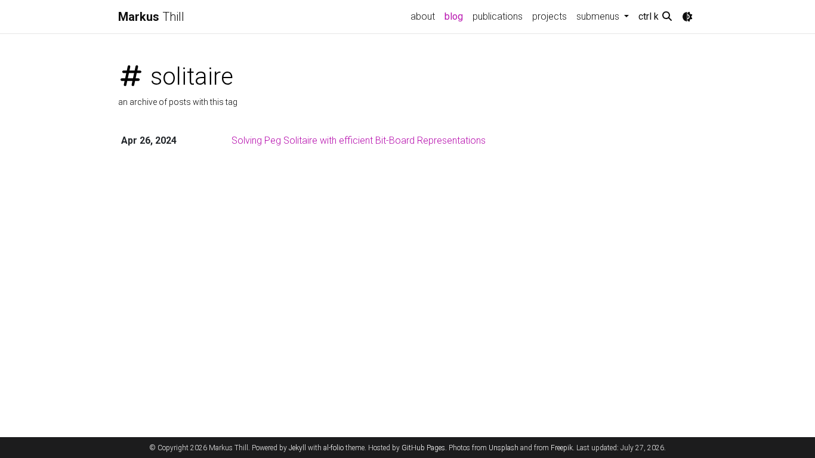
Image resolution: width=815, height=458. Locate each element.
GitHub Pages (423, 448)
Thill (151, 17)
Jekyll (297, 448)
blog (453, 16)
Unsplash (503, 448)
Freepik (562, 448)
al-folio (333, 448)
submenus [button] (599, 16)
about (422, 16)
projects (549, 16)
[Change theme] (687, 16)
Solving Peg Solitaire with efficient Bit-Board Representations (358, 140)
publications (498, 16)
